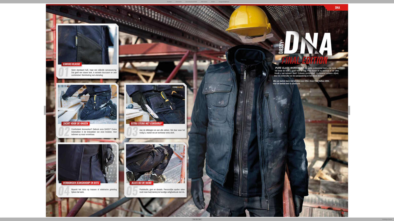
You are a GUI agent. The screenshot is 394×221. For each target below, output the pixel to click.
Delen (213, 1)
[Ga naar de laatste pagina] (207, 219)
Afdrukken (204, 1)
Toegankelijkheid (224, 1)
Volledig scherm (387, 219)
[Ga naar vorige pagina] (190, 219)
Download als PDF (191, 1)
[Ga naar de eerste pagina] (187, 219)
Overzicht (179, 1)
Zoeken (169, 1)
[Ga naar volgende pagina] (203, 219)
